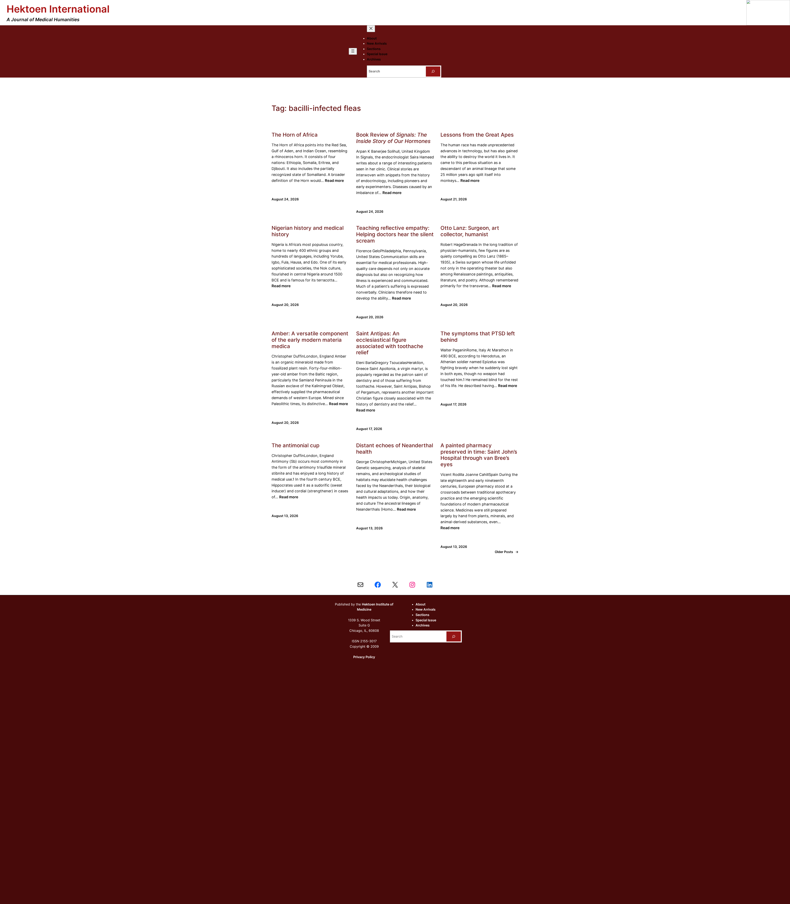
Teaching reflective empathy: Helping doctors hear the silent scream (395, 234)
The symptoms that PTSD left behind (477, 336)
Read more (334, 180)
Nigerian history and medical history (308, 231)
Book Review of (393, 138)
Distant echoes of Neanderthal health (394, 448)
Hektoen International (58, 9)
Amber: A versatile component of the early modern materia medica (310, 339)
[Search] (433, 71)
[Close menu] (371, 28)
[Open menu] (353, 51)
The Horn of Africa (295, 135)
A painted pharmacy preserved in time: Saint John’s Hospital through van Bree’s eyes (478, 454)
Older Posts (506, 552)
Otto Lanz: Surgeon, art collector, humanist (469, 231)
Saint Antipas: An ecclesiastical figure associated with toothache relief (389, 343)
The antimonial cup (295, 445)
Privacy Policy (364, 657)
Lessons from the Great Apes (477, 135)
